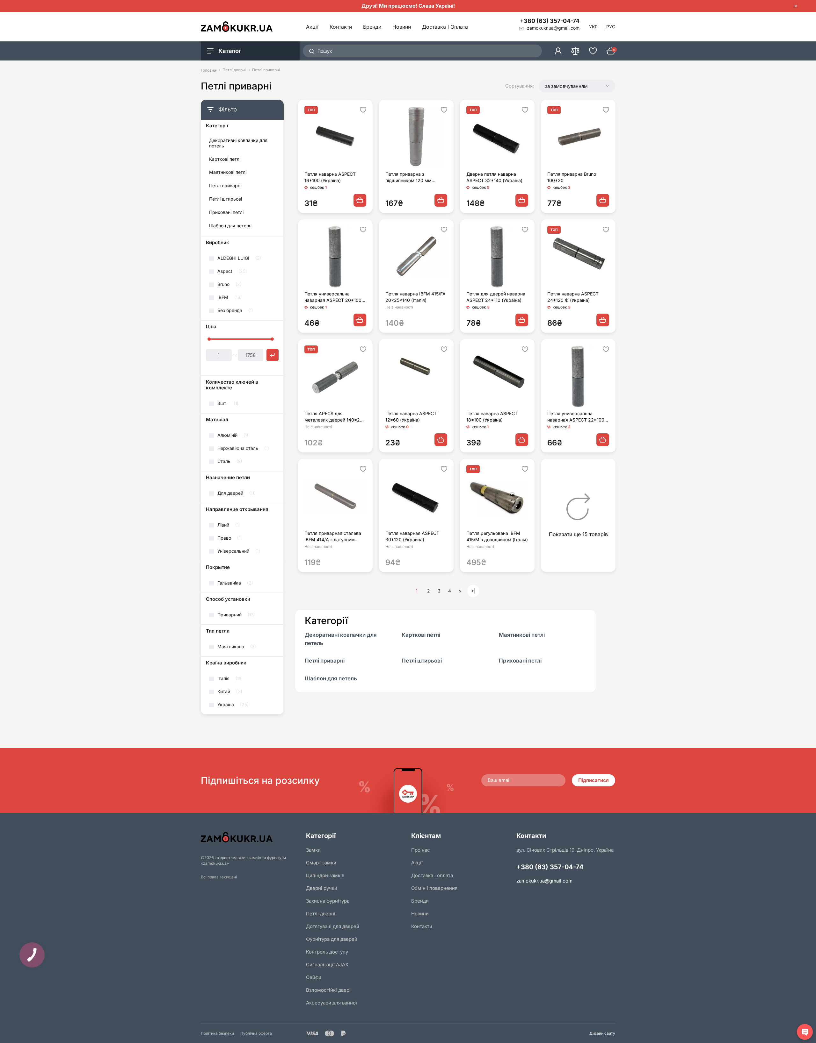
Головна (208, 70)
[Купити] (359, 200)
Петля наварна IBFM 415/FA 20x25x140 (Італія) (415, 297)
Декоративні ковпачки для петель (238, 143)
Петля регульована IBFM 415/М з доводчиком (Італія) (497, 536)
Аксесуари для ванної (331, 1003)
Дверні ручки (321, 888)
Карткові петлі (224, 159)
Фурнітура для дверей (331, 939)
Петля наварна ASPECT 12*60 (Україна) (411, 416)
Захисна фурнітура (327, 901)
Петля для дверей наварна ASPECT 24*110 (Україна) (495, 297)
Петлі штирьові (225, 199)
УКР (593, 26)
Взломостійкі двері (328, 990)
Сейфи (313, 977)
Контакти (341, 27)
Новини (401, 27)
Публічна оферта (256, 1033)
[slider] (209, 339)
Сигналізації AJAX (327, 964)
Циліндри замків (325, 875)
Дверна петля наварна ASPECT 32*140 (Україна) (494, 177)
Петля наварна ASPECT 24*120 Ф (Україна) (573, 297)
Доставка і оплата (445, 27)
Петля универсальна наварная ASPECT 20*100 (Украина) (332, 297)
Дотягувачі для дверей (332, 926)
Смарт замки (321, 863)
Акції (312, 27)
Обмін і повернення (434, 888)
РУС (610, 26)
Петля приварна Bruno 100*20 (571, 177)
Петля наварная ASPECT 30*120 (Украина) (412, 536)
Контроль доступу (327, 952)
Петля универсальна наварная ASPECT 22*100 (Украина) (575, 417)
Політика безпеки (217, 1033)
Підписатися (593, 780)
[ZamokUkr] (250, 837)
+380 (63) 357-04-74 (549, 21)
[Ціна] (272, 355)
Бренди (372, 27)
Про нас (420, 850)
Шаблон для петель (230, 225)
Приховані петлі (226, 212)
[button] (577, 86)
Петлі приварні (225, 185)
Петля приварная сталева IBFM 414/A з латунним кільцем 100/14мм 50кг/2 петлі (332, 536)
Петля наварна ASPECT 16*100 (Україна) (330, 177)
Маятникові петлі (227, 172)
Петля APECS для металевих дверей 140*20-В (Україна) (334, 417)
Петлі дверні (234, 70)
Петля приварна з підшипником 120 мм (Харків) (408, 177)
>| (473, 590)
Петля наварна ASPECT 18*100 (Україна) (492, 416)
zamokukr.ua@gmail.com (544, 881)
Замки (313, 850)
